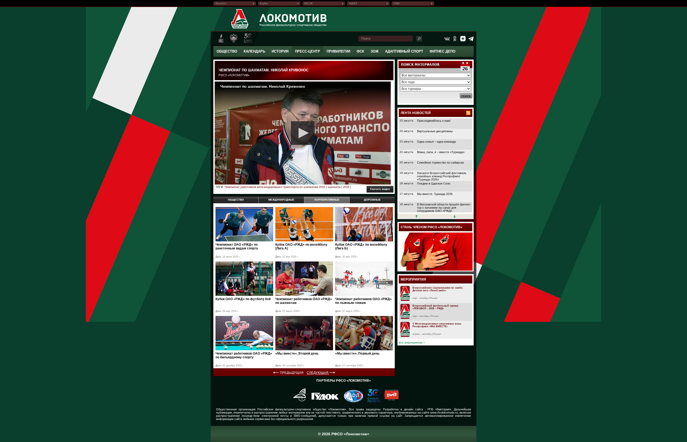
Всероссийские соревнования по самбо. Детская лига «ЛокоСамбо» (437, 289)
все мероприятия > (412, 342)
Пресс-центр (307, 51)
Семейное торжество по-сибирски (440, 162)
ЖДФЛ (353, 3)
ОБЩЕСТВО (236, 199)
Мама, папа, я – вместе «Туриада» (441, 152)
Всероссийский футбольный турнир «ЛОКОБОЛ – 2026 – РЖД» (435, 307)
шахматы (334, 187)
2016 (346, 187)
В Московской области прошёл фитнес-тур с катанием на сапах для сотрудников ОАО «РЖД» (444, 207)
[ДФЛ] (351, 401)
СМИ (396, 3)
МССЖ (308, 3)
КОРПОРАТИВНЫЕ (327, 199)
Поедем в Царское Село (433, 183)
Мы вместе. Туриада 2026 (434, 194)
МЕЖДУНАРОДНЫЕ (281, 199)
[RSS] (468, 113)
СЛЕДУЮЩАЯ (318, 373)
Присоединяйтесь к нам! (434, 120)
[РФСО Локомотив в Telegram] (471, 38)
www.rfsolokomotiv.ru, (444, 412)
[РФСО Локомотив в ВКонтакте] (447, 38)
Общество (227, 51)
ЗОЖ (375, 51)
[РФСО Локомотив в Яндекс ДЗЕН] (463, 38)
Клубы (264, 3)
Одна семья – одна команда (436, 141)
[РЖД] (389, 401)
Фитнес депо (442, 51)
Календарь (254, 51)
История (280, 51)
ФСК (360, 51)
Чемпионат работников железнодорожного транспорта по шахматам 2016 (275, 187)
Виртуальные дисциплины (435, 131)
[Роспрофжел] (297, 401)
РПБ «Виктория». (439, 409)
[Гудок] (323, 401)
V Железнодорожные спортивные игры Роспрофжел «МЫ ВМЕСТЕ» (436, 325)
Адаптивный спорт (404, 51)
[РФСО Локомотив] (240, 28)
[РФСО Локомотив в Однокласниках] (455, 38)
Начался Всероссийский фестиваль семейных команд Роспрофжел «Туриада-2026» (441, 176)
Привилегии (338, 51)
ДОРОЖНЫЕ (372, 199)
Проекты (220, 3)
